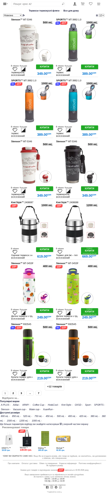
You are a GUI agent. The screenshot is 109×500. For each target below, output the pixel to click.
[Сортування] (14, 15)
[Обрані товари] (90, 4)
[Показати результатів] (87, 15)
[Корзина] (82, 4)
